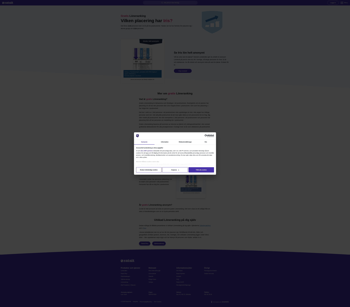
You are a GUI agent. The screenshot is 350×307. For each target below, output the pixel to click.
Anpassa (174, 170)
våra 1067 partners (146, 150)
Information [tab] (164, 142)
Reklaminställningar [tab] (185, 142)
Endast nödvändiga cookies (149, 170)
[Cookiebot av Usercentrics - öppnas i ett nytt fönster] (206, 135)
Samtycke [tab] (144, 142)
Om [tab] (206, 142)
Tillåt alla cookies (201, 170)
